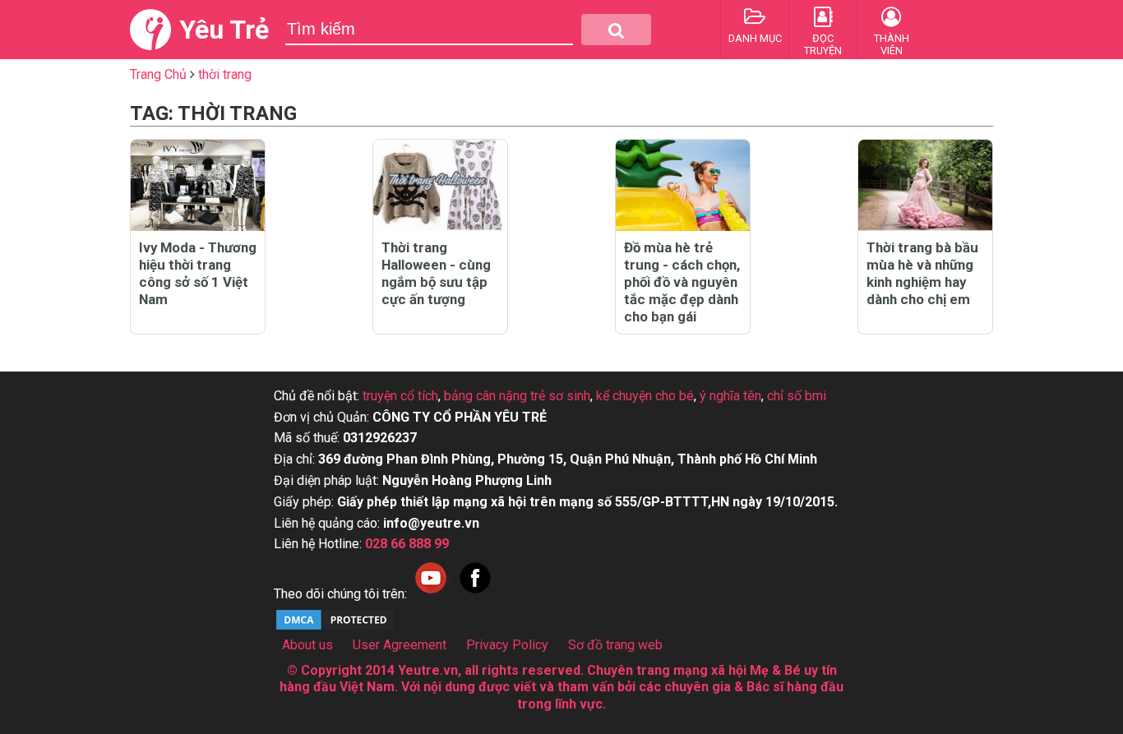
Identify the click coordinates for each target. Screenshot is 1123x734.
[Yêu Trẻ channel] (430, 594)
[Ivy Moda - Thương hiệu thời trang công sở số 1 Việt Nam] (198, 185)
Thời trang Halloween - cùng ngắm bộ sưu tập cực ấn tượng (436, 273)
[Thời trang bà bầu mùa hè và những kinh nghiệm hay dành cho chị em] (925, 185)
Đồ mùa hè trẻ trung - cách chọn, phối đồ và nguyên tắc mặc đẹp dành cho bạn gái (682, 282)
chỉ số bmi (796, 396)
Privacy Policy (507, 645)
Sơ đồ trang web (615, 645)
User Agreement (399, 645)
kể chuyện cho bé (645, 396)
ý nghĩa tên (730, 396)
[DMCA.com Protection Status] (335, 627)
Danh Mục (755, 38)
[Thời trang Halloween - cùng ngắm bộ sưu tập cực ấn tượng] (440, 185)
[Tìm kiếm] (616, 29)
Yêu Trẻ (224, 29)
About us (307, 645)
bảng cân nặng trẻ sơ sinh (517, 396)
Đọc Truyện (823, 44)
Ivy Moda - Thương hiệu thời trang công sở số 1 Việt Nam (197, 273)
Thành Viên (891, 44)
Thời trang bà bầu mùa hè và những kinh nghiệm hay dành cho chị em (922, 273)
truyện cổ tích (400, 396)
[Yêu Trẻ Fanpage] (475, 594)
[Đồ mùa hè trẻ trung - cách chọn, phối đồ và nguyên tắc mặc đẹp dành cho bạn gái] (683, 185)
